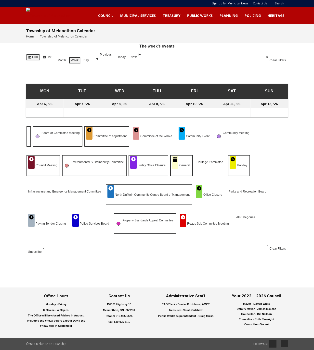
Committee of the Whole (156, 136)
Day (86, 60)
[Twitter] (272, 344)
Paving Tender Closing (51, 223)
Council (105, 15)
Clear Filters (278, 60)
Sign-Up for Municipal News (230, 3)
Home (30, 36)
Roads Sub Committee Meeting (208, 223)
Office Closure (212, 194)
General (184, 165)
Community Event (197, 136)
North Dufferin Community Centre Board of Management (152, 194)
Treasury (171, 15)
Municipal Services (138, 15)
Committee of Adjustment (110, 136)
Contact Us (260, 3)
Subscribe (35, 251)
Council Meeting (46, 165)
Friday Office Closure (152, 165)
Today (122, 57)
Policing (253, 15)
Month (62, 60)
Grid (33, 58)
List (46, 58)
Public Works (200, 15)
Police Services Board (94, 223)
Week (74, 60)
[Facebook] (282, 343)
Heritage (276, 15)
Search (279, 3)
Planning (229, 15)
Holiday (242, 165)
